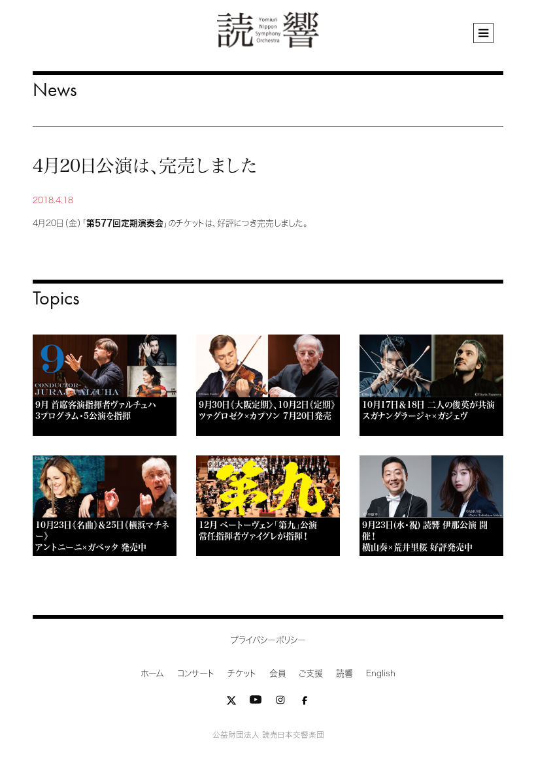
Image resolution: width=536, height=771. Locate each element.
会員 (277, 673)
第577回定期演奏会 (124, 223)
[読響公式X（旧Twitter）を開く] (231, 702)
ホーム (152, 673)
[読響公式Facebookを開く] (304, 702)
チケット (241, 673)
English (380, 673)
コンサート (195, 673)
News (55, 89)
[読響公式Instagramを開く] (280, 702)
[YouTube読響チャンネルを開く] (255, 702)
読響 (344, 673)
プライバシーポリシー (268, 640)
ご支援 (311, 673)
